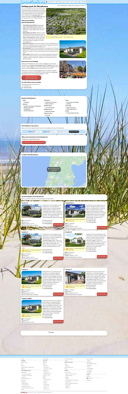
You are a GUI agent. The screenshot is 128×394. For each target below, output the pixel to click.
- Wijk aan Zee (68, 381)
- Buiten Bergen (24, 383)
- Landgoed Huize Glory (26, 375)
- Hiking (44, 382)
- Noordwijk (89, 365)
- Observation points (47, 368)
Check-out (45, 131)
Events (72, 1)
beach (24, 37)
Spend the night (59, 1)
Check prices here (31, 77)
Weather (83, 1)
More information (28, 87)
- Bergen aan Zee (68, 375)
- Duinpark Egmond (25, 386)
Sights (44, 364)
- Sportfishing (46, 389)
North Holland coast (37, 16)
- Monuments (46, 367)
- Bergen (67, 377)
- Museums (45, 365)
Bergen (32, 66)
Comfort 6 (68, 232)
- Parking (67, 365)
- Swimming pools (47, 379)
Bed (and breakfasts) (25, 378)
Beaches (45, 362)
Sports (44, 378)
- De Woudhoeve (25, 384)
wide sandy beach (36, 14)
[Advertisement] (97, 34)
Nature (44, 376)
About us (88, 376)
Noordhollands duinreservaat (27, 367)
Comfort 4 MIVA (26, 298)
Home (22, 359)
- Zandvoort (67, 387)
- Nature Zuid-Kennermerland (71, 383)
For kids (23, 365)
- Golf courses (46, 385)
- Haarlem (67, 386)
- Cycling (45, 381)
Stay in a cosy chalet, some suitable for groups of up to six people (33, 27)
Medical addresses (69, 367)
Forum (66, 368)
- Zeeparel (23, 377)
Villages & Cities (46, 375)
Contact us (88, 380)
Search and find (74, 131)
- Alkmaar (67, 378)
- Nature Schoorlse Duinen (70, 373)
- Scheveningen (89, 368)
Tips (22, 364)
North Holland (39, 73)
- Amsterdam (68, 384)
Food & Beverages (69, 359)
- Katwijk (88, 366)
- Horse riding (46, 384)
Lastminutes (45, 359)
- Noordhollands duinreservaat (71, 380)
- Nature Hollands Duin (91, 363)
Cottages (23, 381)
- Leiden (88, 360)
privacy (35, 392)
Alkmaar (49, 65)
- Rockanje (88, 373)
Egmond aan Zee (51, 1)
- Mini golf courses (47, 373)
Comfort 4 (25, 269)
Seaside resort (24, 362)
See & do (68, 1)
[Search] (86, 2)
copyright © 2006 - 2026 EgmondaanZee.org (44, 392)
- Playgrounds (46, 371)
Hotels (22, 389)
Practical (76, 1)
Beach (64, 1)
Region (79, 1)
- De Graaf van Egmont (26, 373)
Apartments (23, 372)
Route (66, 364)
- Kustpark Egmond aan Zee (27, 387)
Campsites (23, 380)
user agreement (30, 392)
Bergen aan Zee (41, 65)
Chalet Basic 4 (69, 203)
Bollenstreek (89, 362)
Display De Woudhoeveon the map (54, 169)
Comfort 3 (68, 269)
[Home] (47, 2)
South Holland (89, 359)
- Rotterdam (89, 371)
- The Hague (89, 369)
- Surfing (45, 387)
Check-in (31, 131)
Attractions (45, 370)
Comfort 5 (25, 203)
